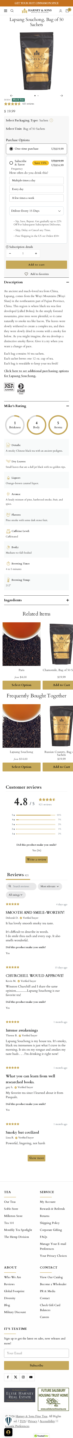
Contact (45, 1298)
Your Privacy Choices (53, 1256)
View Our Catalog (51, 1277)
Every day (17, 189)
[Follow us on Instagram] (23, 1377)
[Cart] (67, 10)
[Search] (12, 10)
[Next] (61, 95)
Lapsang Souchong (21, 751)
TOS (23, 1421)
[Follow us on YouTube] (31, 1377)
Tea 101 (9, 1223)
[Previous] (11, 95)
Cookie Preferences (17, 1426)
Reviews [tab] (18, 875)
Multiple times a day (23, 180)
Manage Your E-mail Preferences (53, 1246)
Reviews (9, 1284)
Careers (44, 1317)
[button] (36, 815)
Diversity (9, 1298)
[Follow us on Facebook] (8, 1377)
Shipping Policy (50, 1223)
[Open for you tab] (8, 1432)
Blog (7, 1305)
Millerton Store (13, 1216)
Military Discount (15, 1312)
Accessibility (47, 1421)
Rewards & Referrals (52, 1209)
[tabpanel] (36, 1024)
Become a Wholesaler (53, 1284)
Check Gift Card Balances (50, 1307)
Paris (21, 670)
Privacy (32, 1421)
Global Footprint (14, 1291)
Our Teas (10, 1202)
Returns (44, 1216)
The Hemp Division (16, 1237)
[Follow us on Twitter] (15, 1377)
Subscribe (36, 1365)
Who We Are (12, 1277)
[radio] (36, 148)
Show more (36, 1158)
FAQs (43, 1237)
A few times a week (23, 198)
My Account (47, 1202)
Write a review (36, 859)
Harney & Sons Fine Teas (31, 1416)
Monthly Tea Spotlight (18, 1230)
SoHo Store (11, 1209)
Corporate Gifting (51, 1230)
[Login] (60, 10)
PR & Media (47, 1291)
